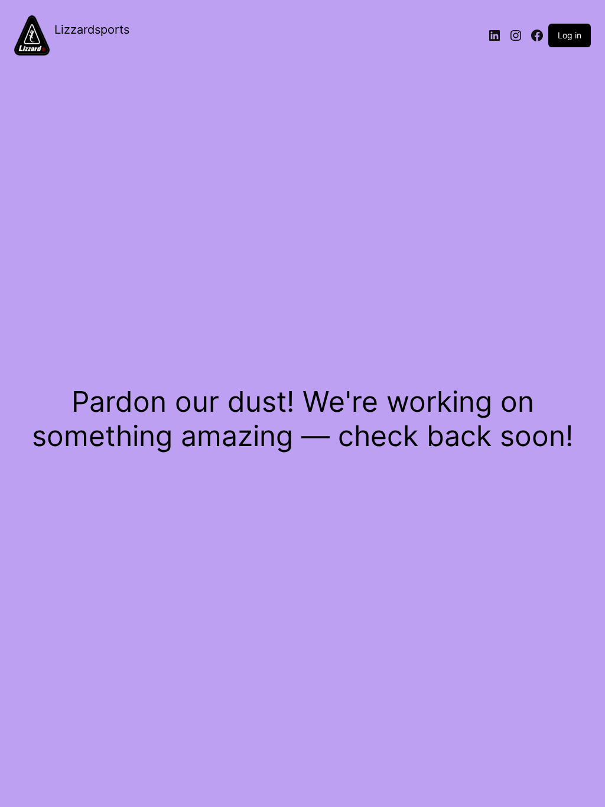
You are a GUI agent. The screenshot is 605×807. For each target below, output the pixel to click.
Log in (569, 35)
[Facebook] (537, 35)
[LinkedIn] (494, 35)
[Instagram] (516, 35)
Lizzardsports (91, 29)
